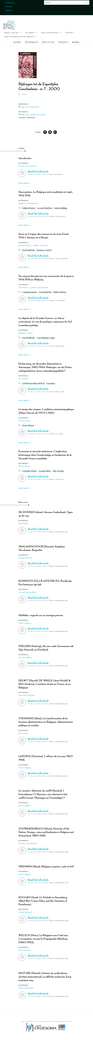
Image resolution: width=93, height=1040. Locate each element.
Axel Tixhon (23, 288)
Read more (23, 183)
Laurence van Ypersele (27, 166)
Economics (50, 383)
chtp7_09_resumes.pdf (30, 107)
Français (8, 7)
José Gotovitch (24, 950)
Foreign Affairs (45, 471)
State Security (58, 471)
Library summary (27, 117)
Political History (28, 208)
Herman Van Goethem (27, 592)
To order (29, 32)
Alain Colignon (24, 623)
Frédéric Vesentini (40, 245)
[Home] (10, 26)
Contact (69, 32)
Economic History (29, 471)
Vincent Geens (24, 421)
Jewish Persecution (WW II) (33, 383)
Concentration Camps (46, 338)
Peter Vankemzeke (25, 988)
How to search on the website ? (20, 36)
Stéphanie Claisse (25, 333)
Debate (63, 42)
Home (17, 42)
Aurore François (24, 245)
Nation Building (60, 208)
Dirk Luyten (23, 524)
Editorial (23, 112)
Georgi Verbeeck (25, 558)
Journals (32, 42)
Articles (48, 42)
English (8, 10)
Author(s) (23, 163)
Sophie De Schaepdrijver (28, 203)
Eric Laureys (23, 379)
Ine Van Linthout (25, 658)
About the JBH (11, 32)
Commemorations (29, 292)
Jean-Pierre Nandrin (26, 695)
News (76, 42)
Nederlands (10, 3)
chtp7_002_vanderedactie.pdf (33, 115)
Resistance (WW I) (44, 250)
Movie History (28, 425)
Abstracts (23, 104)
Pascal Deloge (24, 466)
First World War (28, 250)
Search (87, 2)
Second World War (44, 208)
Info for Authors (50, 32)
